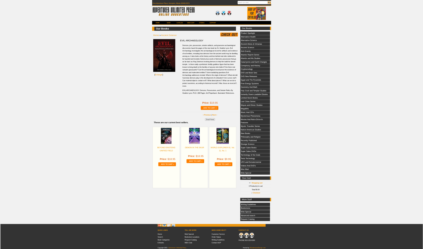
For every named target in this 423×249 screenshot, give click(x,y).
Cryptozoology (247, 69)
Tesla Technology (248, 158)
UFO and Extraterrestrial (251, 162)
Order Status (216, 237)
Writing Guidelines (248, 204)
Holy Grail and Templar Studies (253, 91)
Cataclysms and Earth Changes (254, 62)
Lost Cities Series (248, 101)
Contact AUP (216, 243)
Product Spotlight (248, 33)
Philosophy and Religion (251, 137)
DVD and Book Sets (249, 73)
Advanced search (248, 215)
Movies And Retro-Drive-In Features (252, 121)
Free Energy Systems (250, 83)
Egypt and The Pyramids (251, 80)
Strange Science (247, 144)
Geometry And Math (249, 87)
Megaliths (245, 109)
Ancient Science (247, 47)
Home (158, 23)
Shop (169, 23)
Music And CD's (247, 112)
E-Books (161, 243)
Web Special (246, 173)
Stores (201, 23)
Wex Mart (245, 169)
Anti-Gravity (246, 51)
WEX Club (188, 243)
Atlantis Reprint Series (250, 55)
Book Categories (164, 240)
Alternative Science (249, 40)
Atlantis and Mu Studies (250, 58)
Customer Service (218, 234)
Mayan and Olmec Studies (252, 105)
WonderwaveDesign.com (258, 248)
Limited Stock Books (249, 98)
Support (213, 23)
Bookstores (245, 208)
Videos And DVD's (248, 166)
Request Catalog (247, 219)
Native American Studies (251, 130)
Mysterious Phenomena (250, 116)
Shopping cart (257, 183)
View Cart (190, 23)
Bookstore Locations (192, 237)
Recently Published (249, 140)
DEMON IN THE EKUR (194, 147)
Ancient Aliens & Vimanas (251, 44)
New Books (245, 133)
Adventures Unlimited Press (177, 248)
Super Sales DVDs (248, 151)
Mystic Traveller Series (250, 126)
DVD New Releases (249, 76)
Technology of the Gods (250, 155)
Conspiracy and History (250, 65)
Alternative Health (248, 37)
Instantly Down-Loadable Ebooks (254, 94)
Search (160, 237)
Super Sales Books (249, 148)
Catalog (180, 23)
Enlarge (158, 74)
